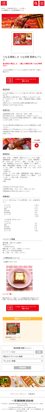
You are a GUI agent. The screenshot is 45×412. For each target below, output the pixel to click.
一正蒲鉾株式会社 (4, 3)
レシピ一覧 (7, 294)
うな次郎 (21, 8)
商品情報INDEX (12, 8)
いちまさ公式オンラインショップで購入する (22, 80)
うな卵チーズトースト (10, 262)
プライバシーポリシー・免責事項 (22, 394)
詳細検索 (22, 368)
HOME (3, 8)
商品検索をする (36, 3)
